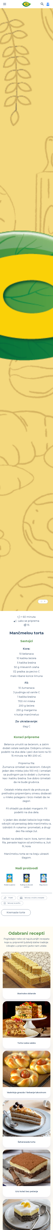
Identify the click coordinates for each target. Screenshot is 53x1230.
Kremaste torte (16, 912)
